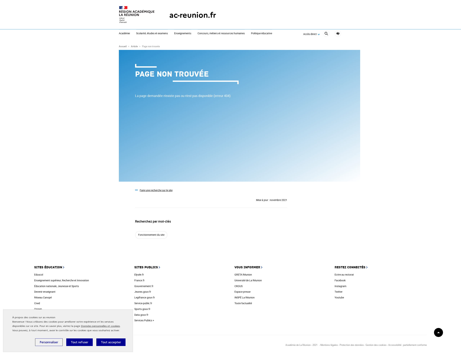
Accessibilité (338, 33)
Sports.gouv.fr (142, 309)
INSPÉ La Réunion (244, 297)
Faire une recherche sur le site (156, 190)
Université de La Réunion (248, 280)
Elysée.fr (139, 274)
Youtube (339, 297)
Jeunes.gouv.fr (142, 291)
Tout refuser (79, 342)
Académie (124, 33)
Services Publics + (144, 320)
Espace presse (242, 291)
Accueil (123, 46)
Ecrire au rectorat (344, 274)
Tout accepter (111, 342)
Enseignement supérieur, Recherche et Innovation (61, 280)
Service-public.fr (143, 303)
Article (134, 46)
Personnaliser (49, 342)
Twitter (339, 291)
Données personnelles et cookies (100, 326)
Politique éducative (261, 33)
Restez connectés (350, 267)
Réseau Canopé (43, 297)
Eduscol (38, 274)
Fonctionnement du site (151, 234)
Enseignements (182, 33)
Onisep (38, 309)
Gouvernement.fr (143, 286)
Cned (37, 303)
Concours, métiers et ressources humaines (221, 33)
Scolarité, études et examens (152, 33)
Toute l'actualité (243, 303)
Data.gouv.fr (141, 314)
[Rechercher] (326, 34)
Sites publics (146, 267)
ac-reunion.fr (192, 15)
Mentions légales (329, 345)
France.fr (139, 280)
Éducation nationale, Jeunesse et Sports (56, 286)
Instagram (340, 286)
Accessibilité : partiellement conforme (407, 345)
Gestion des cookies (376, 345)
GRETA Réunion (243, 274)
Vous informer (247, 267)
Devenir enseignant (44, 291)
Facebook (340, 280)
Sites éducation (48, 267)
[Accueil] (137, 15)
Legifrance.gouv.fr (144, 297)
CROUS (238, 286)
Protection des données (352, 345)
